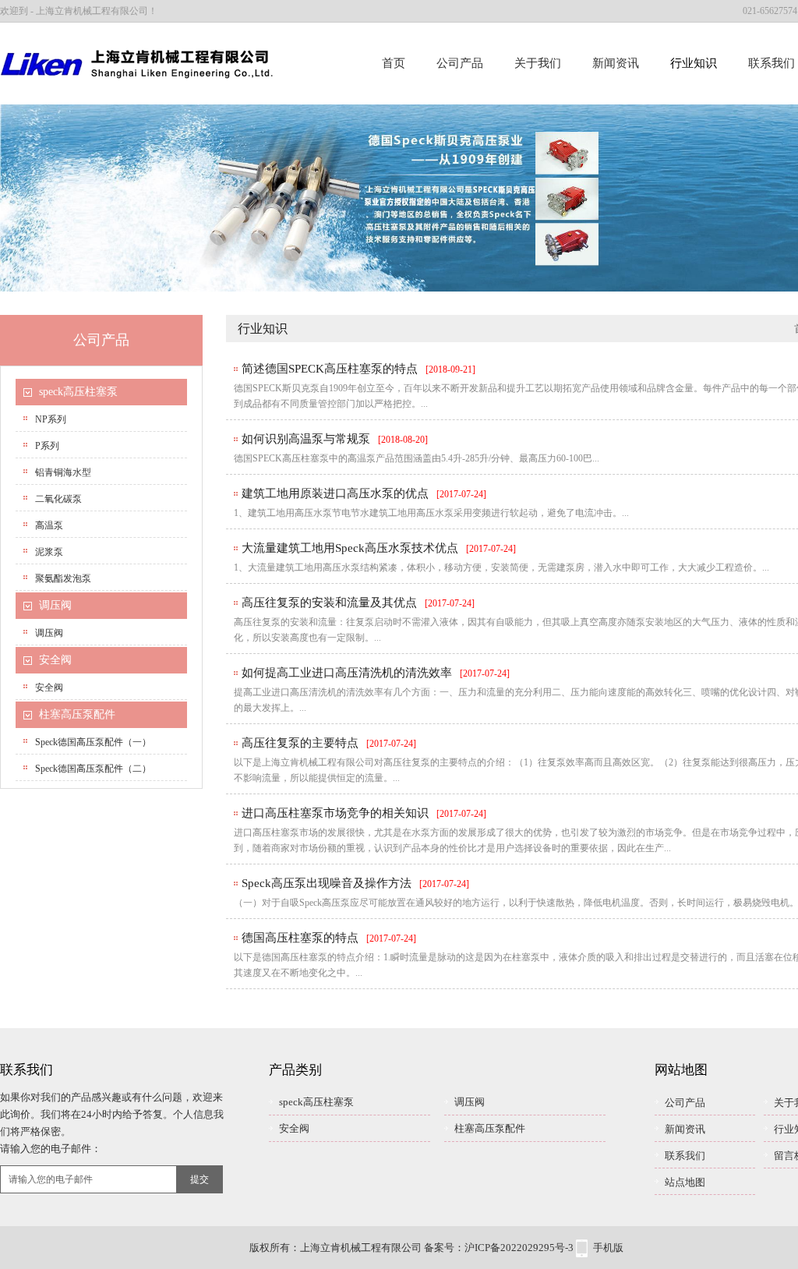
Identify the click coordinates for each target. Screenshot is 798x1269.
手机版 (608, 1247)
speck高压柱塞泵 (78, 392)
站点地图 (685, 1182)
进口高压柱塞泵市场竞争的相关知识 (335, 813)
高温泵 (49, 525)
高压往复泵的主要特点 (300, 743)
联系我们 (685, 1155)
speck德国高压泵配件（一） (93, 742)
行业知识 (693, 63)
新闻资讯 (615, 63)
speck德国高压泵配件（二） (93, 768)
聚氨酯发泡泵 (63, 578)
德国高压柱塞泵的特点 (300, 937)
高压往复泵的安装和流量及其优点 (329, 602)
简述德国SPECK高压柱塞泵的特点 (330, 368)
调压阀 (55, 605)
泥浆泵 (49, 551)
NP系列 (50, 419)
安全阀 (55, 660)
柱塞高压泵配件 (77, 714)
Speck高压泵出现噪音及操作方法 (326, 883)
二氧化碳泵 (58, 498)
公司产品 (459, 63)
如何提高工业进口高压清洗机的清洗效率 (347, 672)
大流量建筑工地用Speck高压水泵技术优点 (350, 548)
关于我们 (537, 63)
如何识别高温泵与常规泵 (306, 439)
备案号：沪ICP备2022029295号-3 (499, 1247)
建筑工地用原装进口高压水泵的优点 (335, 493)
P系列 (47, 445)
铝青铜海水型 (63, 472)
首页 (393, 63)
